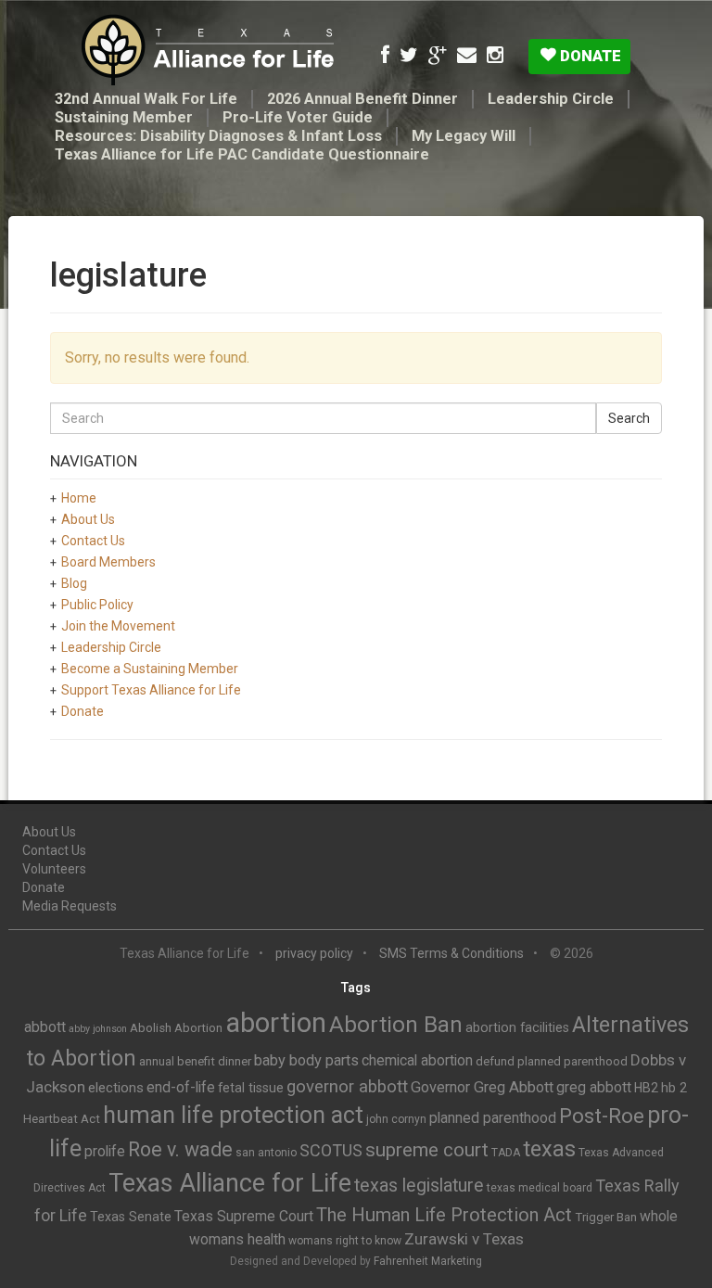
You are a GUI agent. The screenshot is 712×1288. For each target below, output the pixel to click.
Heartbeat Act (61, 1119)
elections (116, 1087)
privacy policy (314, 953)
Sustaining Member (124, 117)
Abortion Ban (396, 1025)
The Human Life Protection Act (444, 1215)
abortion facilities (517, 1027)
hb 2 (674, 1087)
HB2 (646, 1087)
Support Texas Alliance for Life (151, 689)
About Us (88, 519)
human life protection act (233, 1115)
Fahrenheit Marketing (428, 1261)
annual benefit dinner (195, 1061)
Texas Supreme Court (243, 1216)
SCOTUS (330, 1150)
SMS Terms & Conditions (451, 953)
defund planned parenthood (552, 1061)
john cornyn (396, 1119)
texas (549, 1149)
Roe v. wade (180, 1149)
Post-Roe (601, 1116)
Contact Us (93, 540)
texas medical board (539, 1187)
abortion (275, 1023)
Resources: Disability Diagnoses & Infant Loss (218, 136)
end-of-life (180, 1087)
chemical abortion (417, 1060)
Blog (74, 583)
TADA (505, 1152)
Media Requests (69, 906)
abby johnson (98, 1029)
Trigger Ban (606, 1217)
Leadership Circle (551, 99)
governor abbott (347, 1087)
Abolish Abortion (176, 1028)
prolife (104, 1151)
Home (78, 498)
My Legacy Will (463, 136)
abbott (45, 1027)
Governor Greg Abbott (482, 1087)
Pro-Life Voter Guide (297, 117)
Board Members (108, 562)
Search (629, 418)
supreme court (427, 1150)
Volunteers (54, 868)
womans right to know (344, 1240)
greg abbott (593, 1087)
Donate (588, 55)
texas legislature (419, 1185)
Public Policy (97, 604)
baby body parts (306, 1060)
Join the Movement (118, 625)
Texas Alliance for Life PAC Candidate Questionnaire (242, 154)
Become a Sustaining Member (149, 668)
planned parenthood (492, 1118)
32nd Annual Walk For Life (146, 99)
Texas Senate (131, 1216)
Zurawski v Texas (464, 1239)
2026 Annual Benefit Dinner (362, 99)
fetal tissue (251, 1087)
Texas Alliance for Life (229, 1183)
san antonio (266, 1152)
